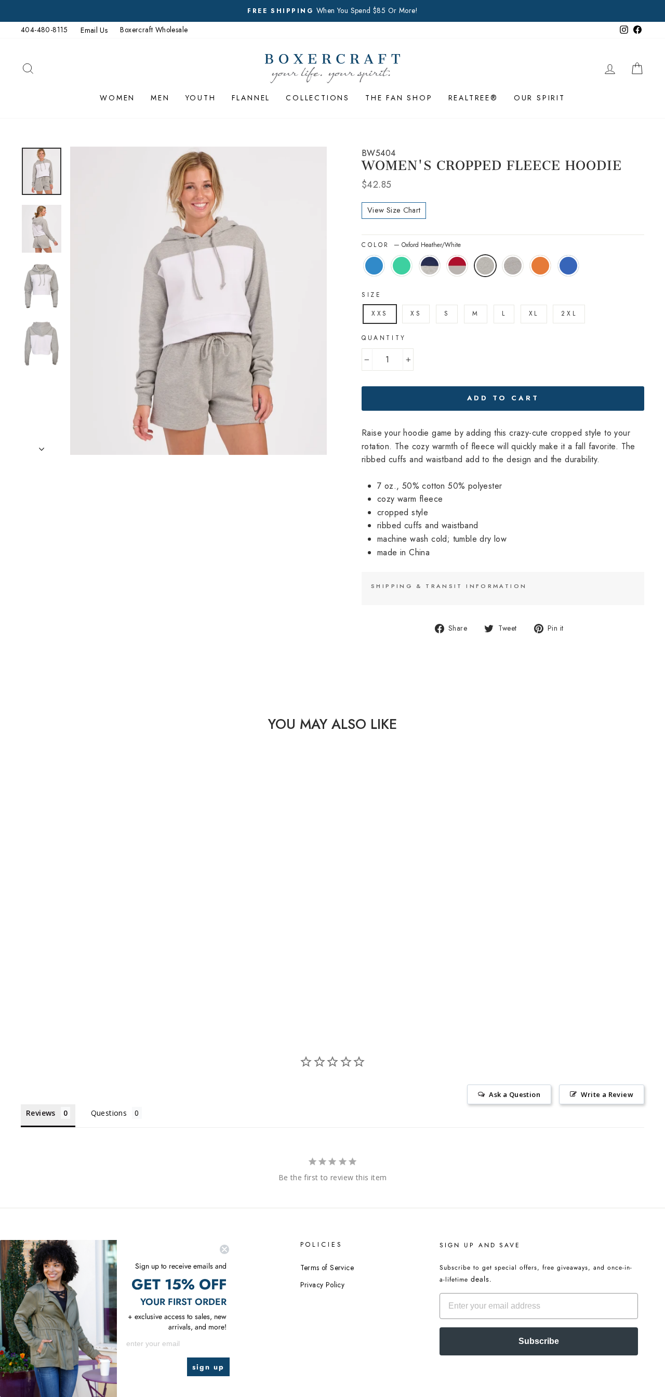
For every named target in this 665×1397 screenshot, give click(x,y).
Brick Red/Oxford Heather (457, 265)
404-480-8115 (44, 29)
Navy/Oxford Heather (429, 265)
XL (534, 313)
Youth (200, 98)
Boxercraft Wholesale (154, 29)
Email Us (94, 30)
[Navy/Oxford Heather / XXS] (72, 931)
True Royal (374, 265)
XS (415, 313)
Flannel (251, 98)
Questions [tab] (109, 1113)
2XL (569, 313)
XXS (379, 313)
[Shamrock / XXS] (58, 931)
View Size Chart (393, 210)
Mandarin (540, 265)
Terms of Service (327, 1267)
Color (411, 245)
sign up (208, 1367)
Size (371, 294)
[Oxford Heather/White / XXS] (100, 931)
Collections (318, 98)
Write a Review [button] (607, 1094)
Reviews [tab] (41, 1113)
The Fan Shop (399, 98)
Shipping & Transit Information (449, 586)
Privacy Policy (322, 1285)
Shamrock (401, 265)
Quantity (384, 338)
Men (160, 98)
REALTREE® (473, 98)
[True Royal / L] (44, 931)
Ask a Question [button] (514, 1094)
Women (117, 98)
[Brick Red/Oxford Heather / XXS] (86, 931)
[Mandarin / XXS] (128, 931)
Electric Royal (568, 265)
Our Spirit (539, 98)
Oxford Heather (512, 265)
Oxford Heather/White (485, 265)
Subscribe (538, 1341)
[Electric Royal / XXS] (86, 943)
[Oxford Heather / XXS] (114, 931)
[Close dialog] (224, 1249)
